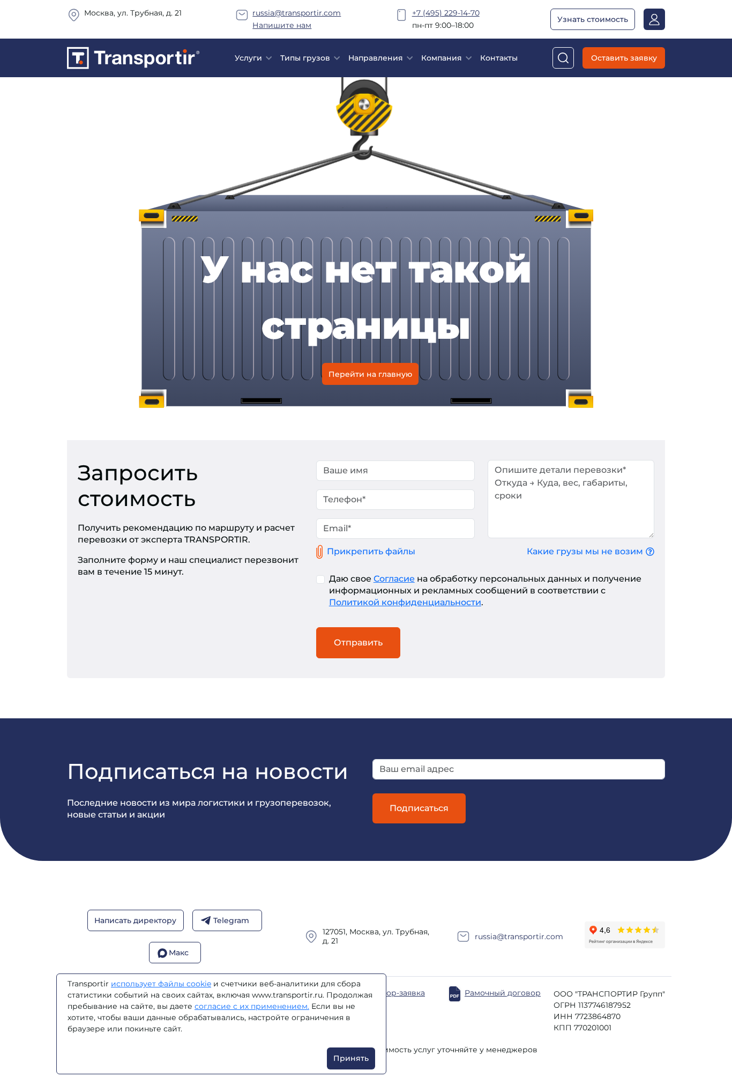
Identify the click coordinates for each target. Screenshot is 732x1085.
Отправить (358, 642)
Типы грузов (305, 58)
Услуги (248, 58)
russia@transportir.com (296, 13)
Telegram (231, 920)
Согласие (394, 579)
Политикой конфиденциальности (405, 602)
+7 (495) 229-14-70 (446, 13)
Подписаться (419, 808)
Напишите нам (281, 25)
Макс (179, 952)
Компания (441, 58)
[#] (133, 57)
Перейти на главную (370, 373)
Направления (375, 58)
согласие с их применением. (252, 1006)
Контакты (499, 58)
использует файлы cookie (161, 984)
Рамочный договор (503, 993)
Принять (351, 1058)
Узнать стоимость (592, 19)
